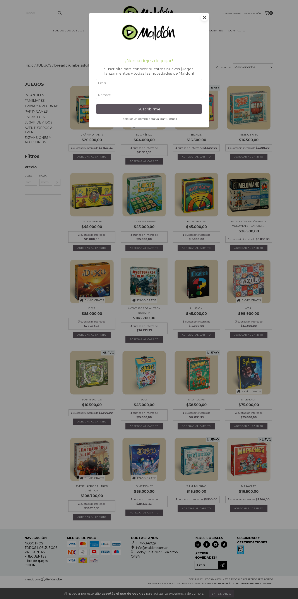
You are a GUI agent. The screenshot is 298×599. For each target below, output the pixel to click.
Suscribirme (149, 109)
